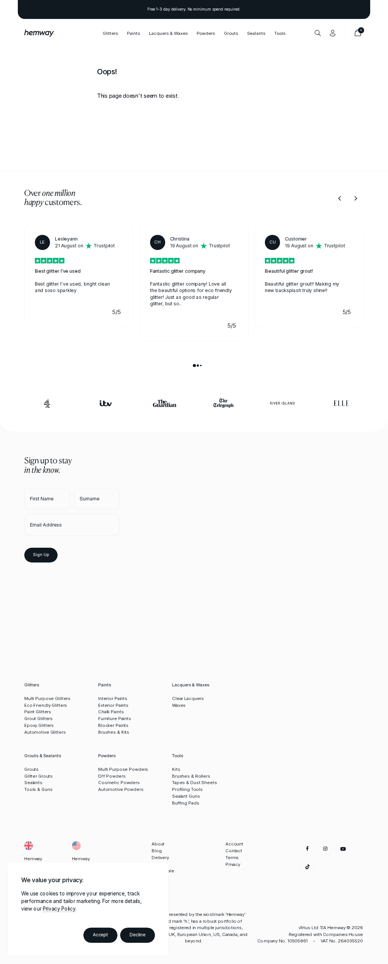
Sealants (33, 782)
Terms (232, 857)
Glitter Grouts (38, 776)
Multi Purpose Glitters (47, 698)
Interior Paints (112, 698)
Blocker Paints (113, 725)
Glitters (110, 33)
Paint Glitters (37, 711)
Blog (157, 850)
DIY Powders (112, 776)
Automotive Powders (121, 789)
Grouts (231, 33)
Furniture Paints (114, 718)
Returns (160, 864)
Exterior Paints (113, 705)
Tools (279, 33)
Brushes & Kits (113, 732)
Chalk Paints (111, 711)
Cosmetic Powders (119, 782)
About (158, 844)
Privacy (232, 864)
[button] (340, 198)
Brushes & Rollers (191, 776)
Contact (233, 850)
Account (234, 844)
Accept (100, 934)
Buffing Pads (185, 803)
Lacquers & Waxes (168, 33)
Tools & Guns (38, 789)
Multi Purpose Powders (123, 769)
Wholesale (163, 870)
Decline (138, 934)
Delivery (160, 857)
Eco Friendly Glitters (45, 705)
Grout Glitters (38, 718)
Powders (206, 33)
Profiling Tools (187, 789)
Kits (176, 769)
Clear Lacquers (188, 698)
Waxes (179, 705)
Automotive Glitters (45, 732)
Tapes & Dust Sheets (194, 782)
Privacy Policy (59, 909)
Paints (133, 33)
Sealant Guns (186, 796)
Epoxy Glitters (39, 725)
